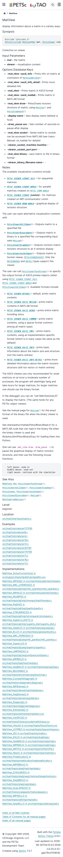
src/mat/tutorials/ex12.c (15, 543)
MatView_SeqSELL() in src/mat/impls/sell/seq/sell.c (30, 803)
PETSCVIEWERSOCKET (34, 257)
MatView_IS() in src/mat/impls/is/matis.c (24, 733)
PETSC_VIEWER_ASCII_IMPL (20, 331)
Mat (33, 42)
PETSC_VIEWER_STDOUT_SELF (21, 178)
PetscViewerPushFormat (34, 271)
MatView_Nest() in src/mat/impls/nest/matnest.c (29, 752)
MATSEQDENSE (13, 261)
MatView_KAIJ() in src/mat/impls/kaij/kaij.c (26, 737)
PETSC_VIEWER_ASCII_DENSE (21, 310)
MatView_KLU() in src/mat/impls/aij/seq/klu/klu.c (29, 631)
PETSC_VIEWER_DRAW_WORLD (20, 203)
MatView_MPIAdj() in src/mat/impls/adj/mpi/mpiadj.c (31, 581)
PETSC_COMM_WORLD (39, 191)
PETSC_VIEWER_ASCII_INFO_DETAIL (24, 360)
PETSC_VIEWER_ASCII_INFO (20, 347)
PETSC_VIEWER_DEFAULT (18, 294)
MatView (26, 42)
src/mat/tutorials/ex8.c (15, 532)
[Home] (5, 13)
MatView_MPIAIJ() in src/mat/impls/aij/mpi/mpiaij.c (30, 592)
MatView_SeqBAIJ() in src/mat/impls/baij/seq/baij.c (30, 666)
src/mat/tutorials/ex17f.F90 (17, 528)
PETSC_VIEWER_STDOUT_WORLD (21, 187)
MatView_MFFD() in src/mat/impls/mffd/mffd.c (28, 748)
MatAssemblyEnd (31, 78)
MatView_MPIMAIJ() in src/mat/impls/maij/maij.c (29, 745)
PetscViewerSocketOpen (19, 253)
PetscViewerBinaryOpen (19, 233)
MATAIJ (29, 261)
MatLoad (17, 240)
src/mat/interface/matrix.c (17, 518)
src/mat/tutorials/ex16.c (15, 559)
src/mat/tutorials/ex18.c (15, 540)
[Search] (52, 4)
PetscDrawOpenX (15, 111)
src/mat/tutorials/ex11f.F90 (17, 551)
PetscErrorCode (13, 42)
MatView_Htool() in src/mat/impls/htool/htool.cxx (29, 725)
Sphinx (22, 850)
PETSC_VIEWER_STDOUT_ (18, 195)
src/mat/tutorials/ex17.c (15, 563)
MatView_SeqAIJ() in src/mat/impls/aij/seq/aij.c (28, 627)
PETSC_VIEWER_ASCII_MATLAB (21, 302)
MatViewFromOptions (12, 499)
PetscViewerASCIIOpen (18, 224)
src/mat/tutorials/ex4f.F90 (16, 547)
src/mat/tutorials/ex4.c (15, 536)
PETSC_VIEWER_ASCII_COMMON (21, 319)
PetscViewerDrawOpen (18, 245)
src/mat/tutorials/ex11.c (15, 555)
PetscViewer (48, 42)
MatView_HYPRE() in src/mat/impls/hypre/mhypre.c (30, 729)
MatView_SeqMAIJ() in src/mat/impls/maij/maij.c (29, 741)
